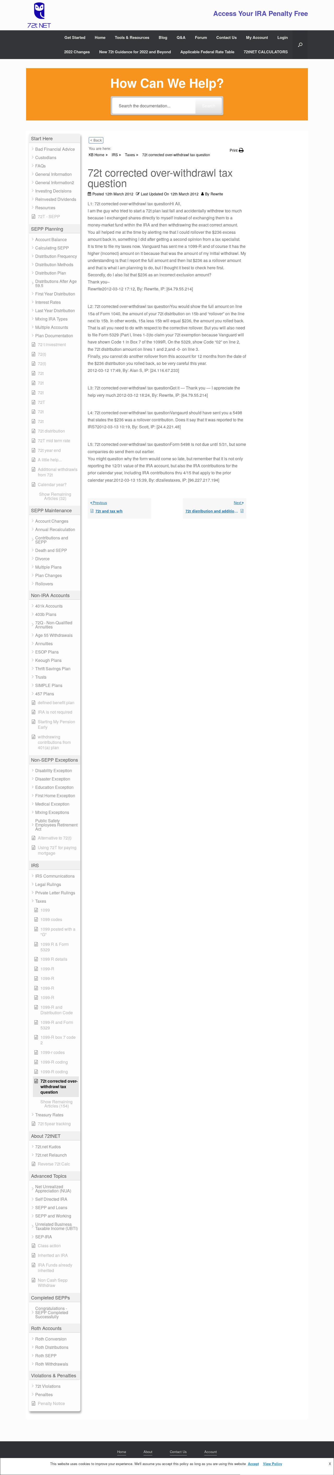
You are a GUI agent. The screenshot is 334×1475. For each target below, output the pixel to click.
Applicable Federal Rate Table (207, 52)
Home (100, 37)
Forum (201, 37)
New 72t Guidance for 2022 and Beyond (135, 52)
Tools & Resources (132, 37)
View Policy (272, 1463)
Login (282, 37)
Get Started (74, 37)
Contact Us (226, 37)
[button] (300, 44)
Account (210, 1451)
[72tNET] (38, 15)
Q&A (181, 37)
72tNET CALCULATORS (266, 52)
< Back (96, 140)
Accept (253, 1463)
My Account (257, 37)
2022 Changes (77, 52)
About (148, 1451)
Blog (163, 37)
